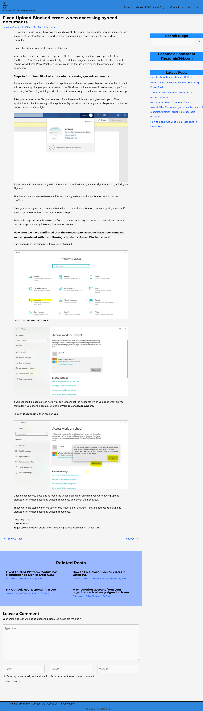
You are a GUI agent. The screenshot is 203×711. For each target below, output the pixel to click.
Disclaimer (25, 703)
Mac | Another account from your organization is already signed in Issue (101, 591)
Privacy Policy (67, 703)
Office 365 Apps (34, 27)
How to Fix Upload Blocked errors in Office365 (99, 573)
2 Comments (78, 596)
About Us (192, 7)
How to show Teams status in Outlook (171, 77)
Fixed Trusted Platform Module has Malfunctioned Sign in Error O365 (31, 573)
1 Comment (11, 578)
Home (127, 7)
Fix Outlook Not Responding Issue (31, 589)
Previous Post (13, 538)
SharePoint (112, 578)
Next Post (131, 538)
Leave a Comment (13, 27)
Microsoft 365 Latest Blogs (151, 7)
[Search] (199, 41)
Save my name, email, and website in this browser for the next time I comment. (51, 676)
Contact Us (176, 7)
